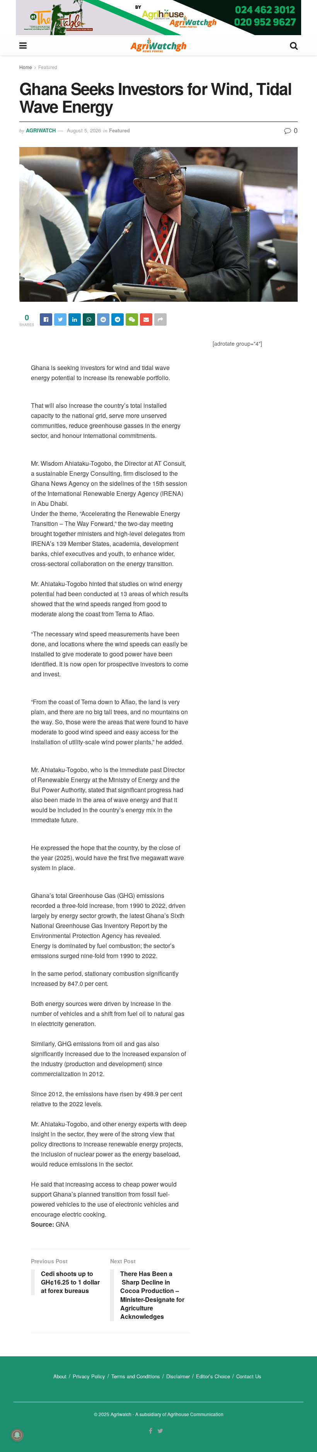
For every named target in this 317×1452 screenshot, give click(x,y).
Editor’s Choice (213, 1376)
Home (25, 67)
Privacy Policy (89, 1376)
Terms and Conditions (135, 1376)
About (59, 1376)
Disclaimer (178, 1376)
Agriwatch (41, 130)
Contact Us (248, 1376)
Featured (47, 67)
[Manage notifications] (17, 1435)
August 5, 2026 (84, 130)
